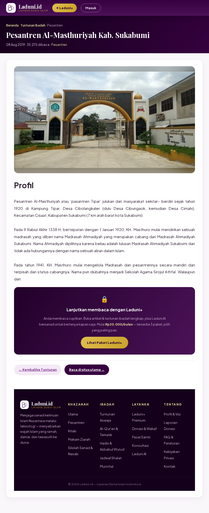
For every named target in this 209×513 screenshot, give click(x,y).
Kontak (169, 466)
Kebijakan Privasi (172, 455)
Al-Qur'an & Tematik (109, 432)
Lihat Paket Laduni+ (104, 343)
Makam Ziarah (79, 439)
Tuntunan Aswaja (107, 417)
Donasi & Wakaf (144, 429)
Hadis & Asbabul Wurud (112, 446)
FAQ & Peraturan (171, 440)
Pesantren (76, 423)
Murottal (106, 466)
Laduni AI (139, 454)
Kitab (72, 431)
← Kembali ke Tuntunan (38, 370)
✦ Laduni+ (64, 8)
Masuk (90, 8)
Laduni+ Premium (139, 417)
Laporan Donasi (170, 426)
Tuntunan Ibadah (32, 25)
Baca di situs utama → (86, 370)
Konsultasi (140, 445)
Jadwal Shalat (111, 458)
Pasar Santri (141, 437)
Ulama (73, 414)
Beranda (12, 25)
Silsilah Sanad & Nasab (80, 451)
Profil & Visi (172, 414)
